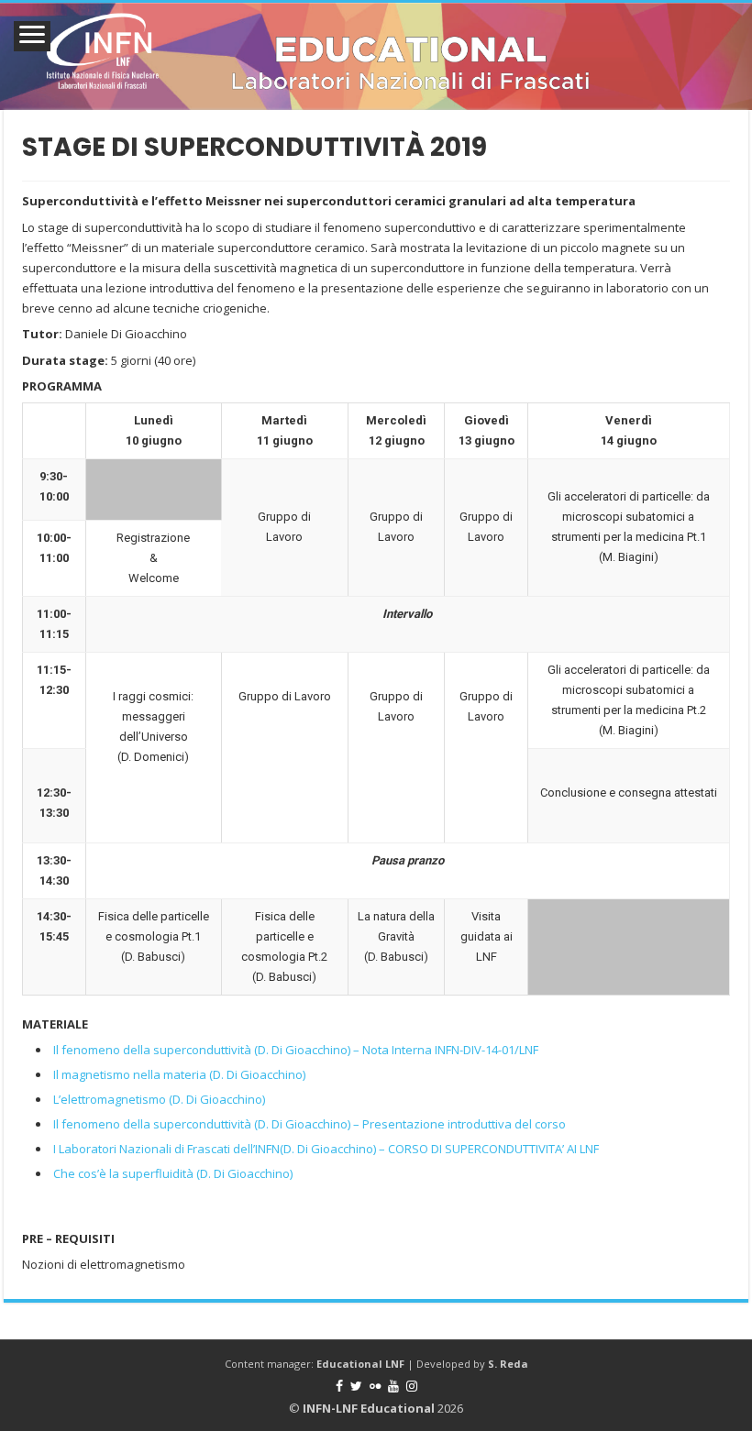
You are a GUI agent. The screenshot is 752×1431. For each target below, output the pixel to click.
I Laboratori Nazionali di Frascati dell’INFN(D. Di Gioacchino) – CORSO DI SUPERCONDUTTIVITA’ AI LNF (326, 1148)
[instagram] (411, 1386)
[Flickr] (375, 1386)
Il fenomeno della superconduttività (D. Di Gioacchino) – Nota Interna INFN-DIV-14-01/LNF (295, 1049)
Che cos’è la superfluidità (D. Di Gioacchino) (173, 1173)
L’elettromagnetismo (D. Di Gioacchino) (159, 1099)
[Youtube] (393, 1386)
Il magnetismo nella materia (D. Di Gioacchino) (179, 1074)
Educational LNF (360, 1363)
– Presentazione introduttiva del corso (459, 1124)
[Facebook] (339, 1386)
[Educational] (376, 56)
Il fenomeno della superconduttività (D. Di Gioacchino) (203, 1124)
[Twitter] (356, 1386)
